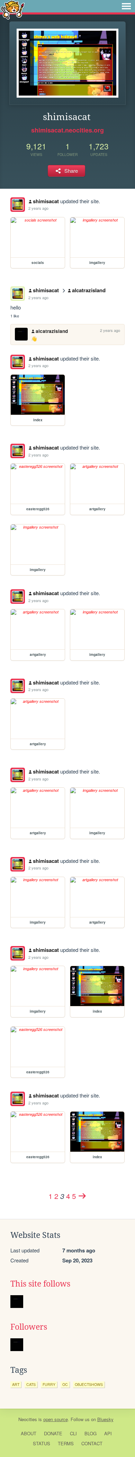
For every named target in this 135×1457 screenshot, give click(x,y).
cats (31, 1384)
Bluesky (105, 1419)
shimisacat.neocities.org (67, 130)
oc (65, 1384)
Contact (91, 1443)
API (108, 1433)
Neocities (27, 1419)
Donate (53, 1433)
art (15, 1384)
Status (41, 1443)
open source (55, 1419)
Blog (90, 1433)
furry (49, 1384)
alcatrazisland (89, 290)
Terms (66, 1443)
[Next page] (82, 1196)
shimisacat (46, 201)
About (28, 1433)
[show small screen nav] (126, 6)
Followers (28, 1326)
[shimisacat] (18, 204)
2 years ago (38, 208)
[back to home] (12, 9)
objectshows (89, 1384)
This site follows (40, 1283)
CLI (73, 1433)
